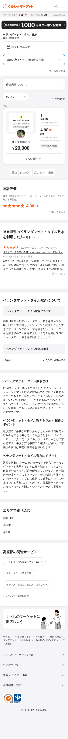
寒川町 (7, 532)
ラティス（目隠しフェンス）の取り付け (26, 584)
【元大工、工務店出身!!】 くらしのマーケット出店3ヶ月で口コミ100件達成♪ (34, 252)
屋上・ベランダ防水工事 (18, 573)
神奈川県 (8, 518)
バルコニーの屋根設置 (17, 595)
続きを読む (58, 273)
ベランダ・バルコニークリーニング (24, 561)
